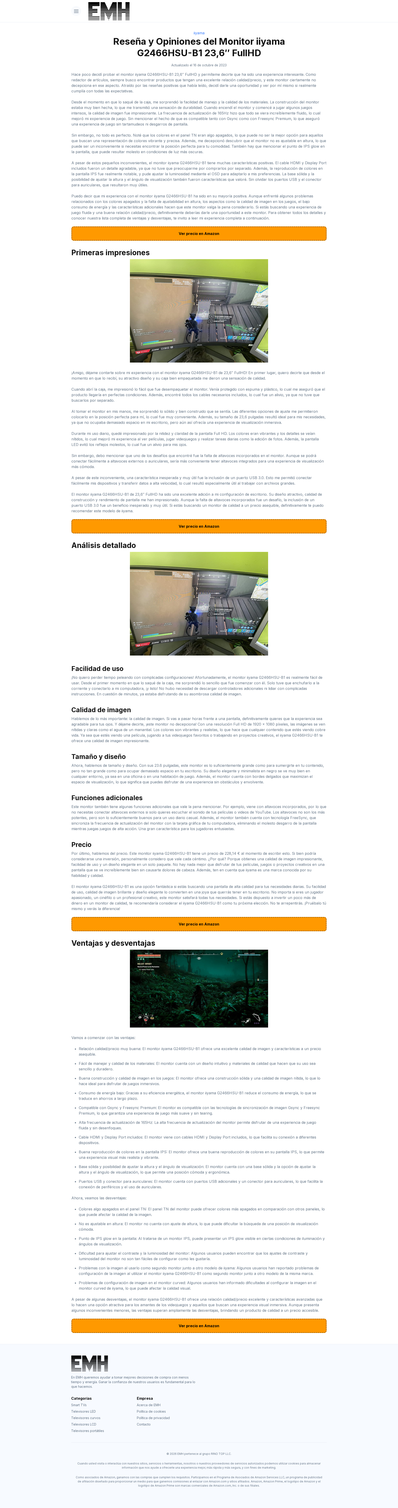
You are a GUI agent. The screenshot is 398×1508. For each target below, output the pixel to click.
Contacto (144, 1424)
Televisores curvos (85, 1418)
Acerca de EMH (149, 1405)
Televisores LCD (83, 1424)
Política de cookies (151, 1411)
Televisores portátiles (87, 1431)
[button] (76, 11)
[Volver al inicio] (205, 11)
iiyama (199, 33)
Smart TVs (79, 1405)
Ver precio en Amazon (199, 233)
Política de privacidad (153, 1418)
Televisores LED (83, 1411)
